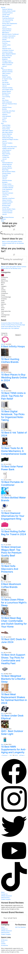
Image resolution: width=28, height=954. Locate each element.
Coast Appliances (7, 189)
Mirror (4, 120)
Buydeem (4, 182)
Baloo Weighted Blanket (9, 54)
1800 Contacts (6, 73)
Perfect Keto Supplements (9, 23)
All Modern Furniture (8, 50)
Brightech (5, 59)
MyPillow (4, 177)
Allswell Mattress (7, 164)
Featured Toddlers (7, 143)
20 (17, 755)
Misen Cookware (7, 64)
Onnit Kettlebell (6, 116)
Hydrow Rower (6, 112)
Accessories (4, 945)
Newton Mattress (7, 134)
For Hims (4, 80)
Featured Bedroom (7, 162)
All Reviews (4, 940)
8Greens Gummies (7, 71)
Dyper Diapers (6, 127)
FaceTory (4, 43)
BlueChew (5, 75)
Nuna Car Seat (6, 136)
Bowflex (4, 109)
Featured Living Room (8, 198)
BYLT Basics (5, 95)
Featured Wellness (7, 9)
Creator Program (6, 899)
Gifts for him (15, 243)
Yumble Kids (5, 157)
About (3, 892)
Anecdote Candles (7, 52)
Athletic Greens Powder (9, 11)
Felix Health (5, 16)
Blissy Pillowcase (7, 55)
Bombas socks (17, 268)
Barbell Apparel (6, 91)
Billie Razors (5, 32)
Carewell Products (7, 13)
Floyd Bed (5, 175)
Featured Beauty (6, 29)
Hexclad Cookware (7, 193)
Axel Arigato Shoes (7, 89)
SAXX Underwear (7, 102)
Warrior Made (6, 84)
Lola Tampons (6, 21)
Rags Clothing (6, 153)
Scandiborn (5, 155)
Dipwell (4, 39)
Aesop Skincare (6, 30)
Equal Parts (5, 191)
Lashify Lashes (6, 45)
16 (10, 755)
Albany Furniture (6, 200)
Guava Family (6, 128)
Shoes (3, 942)
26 (20, 755)
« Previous (4, 755)
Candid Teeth (6, 14)
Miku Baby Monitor (7, 132)
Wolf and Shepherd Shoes (9, 104)
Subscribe (4, 922)
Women (3, 7)
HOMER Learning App (8, 148)
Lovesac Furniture (7, 212)
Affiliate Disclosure (6, 896)
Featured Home (6, 48)
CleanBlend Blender (7, 62)
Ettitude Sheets (6, 173)
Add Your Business (20, 927)
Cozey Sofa (5, 207)
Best (2, 344)
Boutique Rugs (6, 57)
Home (2, 161)
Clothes (3, 943)
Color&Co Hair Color (8, 38)
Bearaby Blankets (7, 168)
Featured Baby (6, 125)
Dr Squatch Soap (7, 79)
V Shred (4, 118)
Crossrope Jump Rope (8, 111)
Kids (2, 123)
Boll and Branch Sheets (8, 171)
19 (15, 755)
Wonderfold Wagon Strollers (10, 139)
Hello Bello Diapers (7, 130)
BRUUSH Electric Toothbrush (10, 34)
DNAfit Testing (6, 77)
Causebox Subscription (8, 36)
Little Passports (6, 150)
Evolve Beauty (6, 41)
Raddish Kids (6, 152)
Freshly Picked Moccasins (9, 146)
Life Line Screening (7, 20)
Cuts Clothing (6, 96)
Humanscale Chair (7, 211)
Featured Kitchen (7, 180)
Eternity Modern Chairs (8, 209)
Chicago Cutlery (6, 61)
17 (11, 755)
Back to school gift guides (9, 241)
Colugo (4, 145)
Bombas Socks (6, 93)
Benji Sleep (5, 170)
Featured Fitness (6, 107)
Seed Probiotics (6, 25)
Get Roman (5, 82)
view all (4, 27)
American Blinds (6, 166)
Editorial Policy (5, 897)
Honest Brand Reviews (7, 217)
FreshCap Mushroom (8, 18)
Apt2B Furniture (6, 203)
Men (2, 68)
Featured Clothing (7, 87)
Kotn (3, 98)
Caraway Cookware (7, 186)
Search (3, 234)
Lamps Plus (5, 194)
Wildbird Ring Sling (7, 137)
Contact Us (4, 894)
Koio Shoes (5, 100)
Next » (23, 755)
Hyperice (4, 114)
